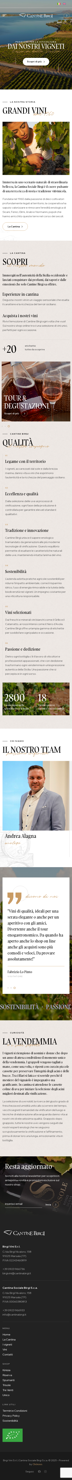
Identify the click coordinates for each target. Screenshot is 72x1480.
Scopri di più (34, 66)
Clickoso (37, 1464)
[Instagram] (45, 1471)
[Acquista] (66, 15)
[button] (3, 426)
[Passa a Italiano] (60, 3)
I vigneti (18, 406)
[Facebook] (39, 1471)
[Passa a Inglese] (65, 3)
